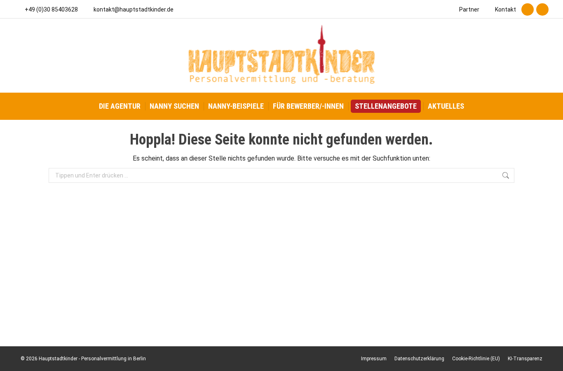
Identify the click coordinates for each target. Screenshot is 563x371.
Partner (469, 9)
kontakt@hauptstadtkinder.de (134, 9)
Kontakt (505, 9)
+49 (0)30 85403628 (51, 9)
